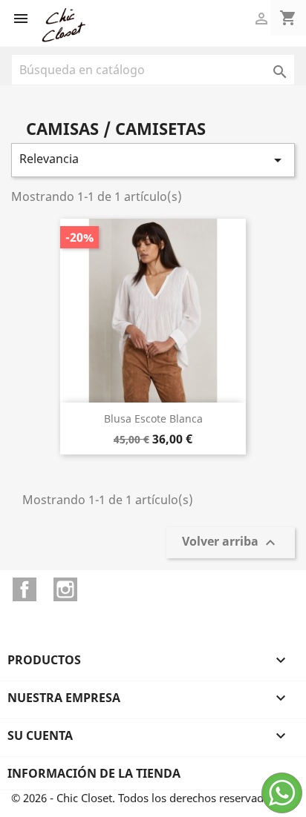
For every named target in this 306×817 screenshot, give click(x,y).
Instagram (65, 589)
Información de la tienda (93, 773)
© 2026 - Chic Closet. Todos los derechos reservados (143, 797)
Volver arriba (230, 543)
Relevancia (153, 159)
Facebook (24, 589)
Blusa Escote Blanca (153, 418)
